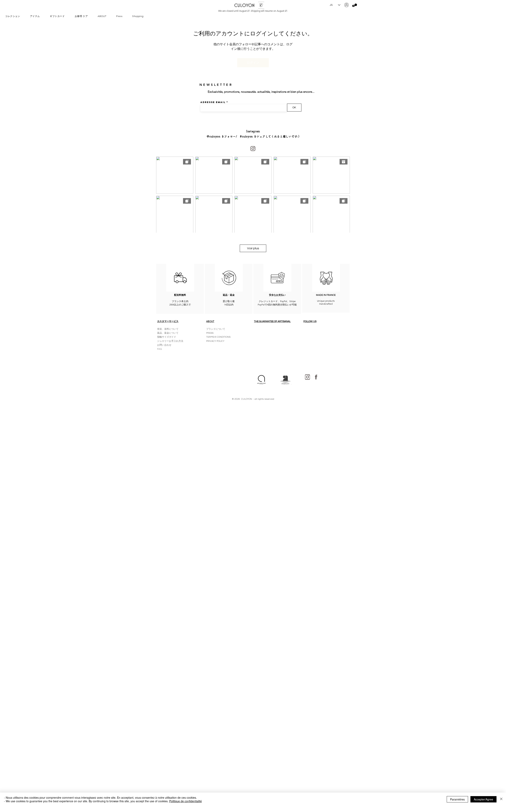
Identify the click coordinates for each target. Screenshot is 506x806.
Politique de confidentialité (185, 801)
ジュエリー (163, 341)
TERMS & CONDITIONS (218, 337)
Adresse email (213, 102)
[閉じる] (501, 799)
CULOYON (244, 5)
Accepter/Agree (483, 799)
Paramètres (457, 799)
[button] (354, 5)
